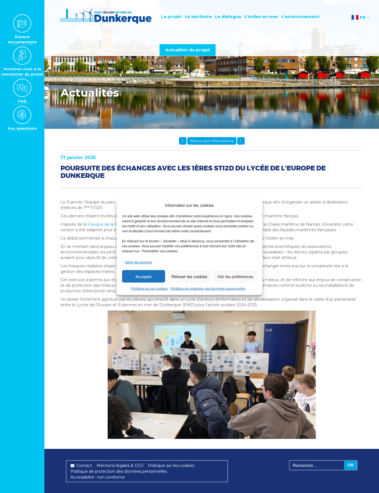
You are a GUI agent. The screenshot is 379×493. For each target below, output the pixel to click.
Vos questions (22, 128)
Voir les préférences (235, 276)
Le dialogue (228, 16)
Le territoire (198, 16)
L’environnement (300, 16)
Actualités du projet (187, 49)
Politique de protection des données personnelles (207, 288)
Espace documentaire (22, 39)
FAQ (22, 101)
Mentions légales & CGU (120, 465)
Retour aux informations (211, 141)
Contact (83, 465)
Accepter (143, 276)
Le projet (171, 16)
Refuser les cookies (189, 276)
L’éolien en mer (261, 16)
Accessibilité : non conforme (97, 477)
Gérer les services (138, 262)
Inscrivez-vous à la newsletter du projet (22, 71)
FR (363, 17)
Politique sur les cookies (149, 288)
